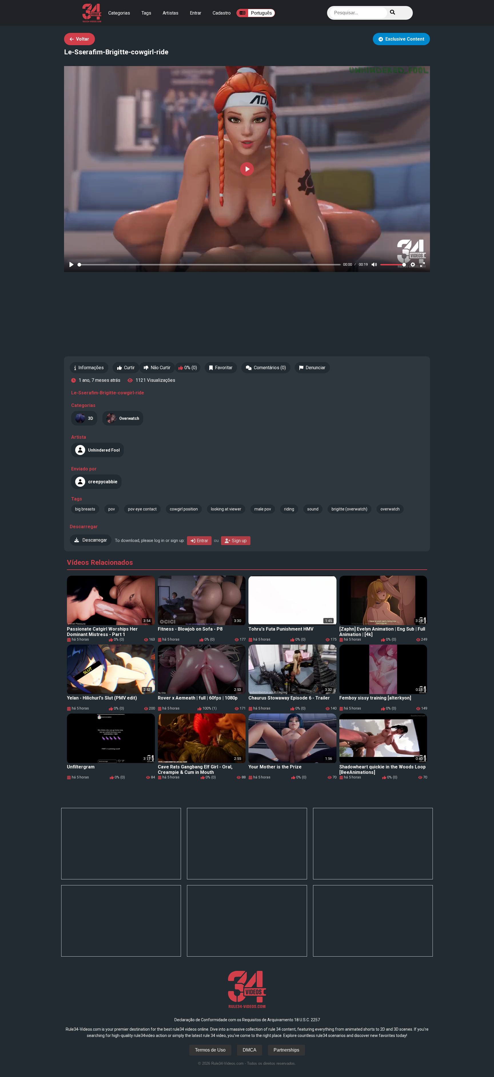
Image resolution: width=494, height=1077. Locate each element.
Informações (91, 367)
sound (312, 509)
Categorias (119, 13)
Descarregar (94, 540)
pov (111, 509)
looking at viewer (226, 509)
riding (289, 509)
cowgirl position (184, 509)
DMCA (249, 1050)
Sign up (239, 540)
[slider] (209, 264)
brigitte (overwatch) (349, 509)
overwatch (390, 509)
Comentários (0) (270, 367)
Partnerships (286, 1050)
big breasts (85, 509)
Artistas (170, 13)
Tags (146, 13)
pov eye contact (142, 509)
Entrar (195, 13)
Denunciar (315, 367)
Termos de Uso (210, 1050)
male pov (262, 509)
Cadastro (222, 13)
